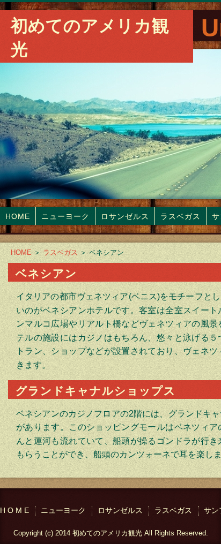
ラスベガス (180, 216)
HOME (17, 216)
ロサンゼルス (125, 216)
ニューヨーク (65, 216)
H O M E (14, 510)
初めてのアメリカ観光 (90, 37)
